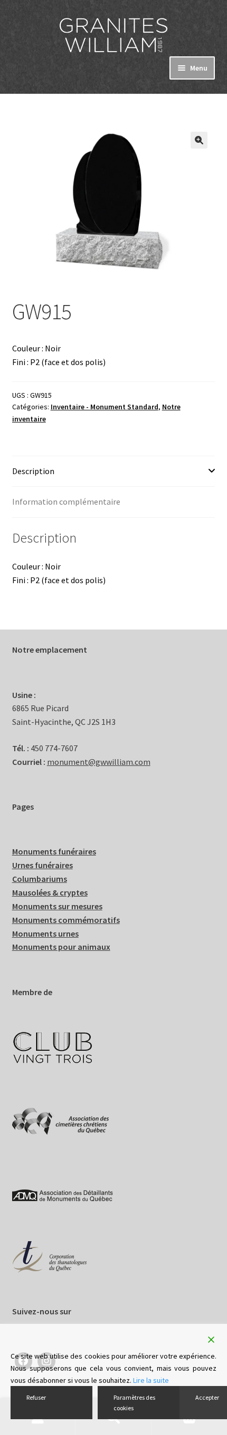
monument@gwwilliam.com (98, 761)
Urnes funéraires (42, 865)
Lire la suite (151, 1380)
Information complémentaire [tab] (66, 501)
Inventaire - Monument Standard (104, 406)
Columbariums (39, 878)
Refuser (36, 1397)
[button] (199, 140)
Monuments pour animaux (61, 946)
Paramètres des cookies (134, 1402)
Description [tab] (33, 471)
